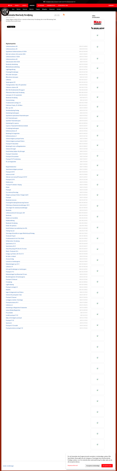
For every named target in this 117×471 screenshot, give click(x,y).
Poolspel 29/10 (10, 172)
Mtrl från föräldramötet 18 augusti (15, 90)
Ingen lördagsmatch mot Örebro (14, 292)
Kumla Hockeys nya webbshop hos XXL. (16, 228)
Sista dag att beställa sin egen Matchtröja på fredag (20, 233)
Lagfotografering (10, 69)
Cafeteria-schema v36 (12, 87)
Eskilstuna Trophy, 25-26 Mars (14, 105)
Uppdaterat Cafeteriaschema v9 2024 (16, 51)
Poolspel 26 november (12, 156)
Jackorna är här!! (10, 174)
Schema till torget (11, 149)
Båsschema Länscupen (12, 77)
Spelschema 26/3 (11, 246)
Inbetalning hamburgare (12, 113)
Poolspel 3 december (12, 154)
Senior (16, 5)
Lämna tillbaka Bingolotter (13, 310)
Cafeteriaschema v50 (11, 46)
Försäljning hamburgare (12, 128)
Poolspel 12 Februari (11, 279)
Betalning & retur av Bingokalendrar (16, 146)
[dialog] (90, 461)
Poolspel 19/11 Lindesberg (13, 159)
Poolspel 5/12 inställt (12, 325)
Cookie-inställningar (8, 466)
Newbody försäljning (11, 97)
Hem (10, 5)
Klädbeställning (10, 220)
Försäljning (9, 282)
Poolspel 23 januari (11, 297)
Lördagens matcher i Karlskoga (14, 300)
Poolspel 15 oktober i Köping (14, 184)
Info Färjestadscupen (11, 118)
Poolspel (8, 190)
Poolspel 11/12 (10, 320)
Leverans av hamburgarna (13, 261)
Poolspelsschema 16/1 (12, 302)
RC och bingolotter (11, 161)
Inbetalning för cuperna (12, 123)
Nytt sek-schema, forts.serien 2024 (16, 54)
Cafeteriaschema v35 (11, 49)
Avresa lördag (10, 259)
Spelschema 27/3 (11, 243)
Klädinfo (8, 289)
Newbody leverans (11, 200)
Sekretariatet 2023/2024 (13, 61)
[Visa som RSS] (64, 15)
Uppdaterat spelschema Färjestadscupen (17, 115)
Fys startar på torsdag (12, 192)
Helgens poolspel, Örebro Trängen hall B (17, 195)
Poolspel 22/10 (10, 179)
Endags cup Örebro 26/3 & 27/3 (15, 254)
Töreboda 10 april (10, 236)
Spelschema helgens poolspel (14, 169)
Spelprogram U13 (10, 82)
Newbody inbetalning (12, 64)
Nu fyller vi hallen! (11, 256)
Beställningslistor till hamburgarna (15, 277)
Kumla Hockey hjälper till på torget (15, 151)
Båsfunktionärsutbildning (13, 67)
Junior (24, 5)
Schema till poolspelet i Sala (14, 294)
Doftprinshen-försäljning (13, 241)
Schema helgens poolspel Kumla (15, 138)
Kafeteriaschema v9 (11, 131)
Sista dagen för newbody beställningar (16, 207)
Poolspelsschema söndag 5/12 (14, 328)
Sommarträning (10, 100)
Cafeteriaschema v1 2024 (13, 56)
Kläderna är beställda (12, 218)
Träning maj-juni (10, 230)
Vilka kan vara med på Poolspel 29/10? (16, 177)
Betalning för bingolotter (13, 133)
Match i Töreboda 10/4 (12, 251)
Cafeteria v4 (9, 305)
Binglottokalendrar (11, 166)
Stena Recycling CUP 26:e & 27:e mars (16, 248)
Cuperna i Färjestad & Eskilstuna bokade (17, 125)
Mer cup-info (9, 108)
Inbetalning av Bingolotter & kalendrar (16, 307)
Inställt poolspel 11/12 (12, 315)
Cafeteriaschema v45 (11, 59)
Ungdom (32, 5)
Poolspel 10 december (12, 143)
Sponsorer (9, 323)
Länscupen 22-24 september (14, 95)
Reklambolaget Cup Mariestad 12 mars (16, 274)
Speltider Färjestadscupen (13, 120)
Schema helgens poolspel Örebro (15, 141)
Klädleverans (9, 182)
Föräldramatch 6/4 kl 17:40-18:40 (15, 238)
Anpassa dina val (73, 465)
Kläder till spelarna (11, 225)
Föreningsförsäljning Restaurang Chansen (17, 202)
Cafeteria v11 (9, 266)
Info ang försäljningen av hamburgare (16, 269)
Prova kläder (9, 312)
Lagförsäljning (10, 284)
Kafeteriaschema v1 (11, 136)
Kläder (8, 187)
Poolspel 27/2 (10, 271)
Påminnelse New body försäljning (19, 15)
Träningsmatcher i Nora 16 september (16, 85)
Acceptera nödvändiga (92, 465)
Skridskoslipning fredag (12, 110)
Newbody (8, 210)
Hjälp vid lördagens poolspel (14, 318)
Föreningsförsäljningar (12, 72)
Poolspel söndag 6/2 (12, 287)
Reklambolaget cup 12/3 (12, 264)
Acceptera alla (107, 465)
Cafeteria (8, 79)
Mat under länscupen (11, 74)
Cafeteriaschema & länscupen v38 (15, 213)
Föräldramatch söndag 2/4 (13, 102)
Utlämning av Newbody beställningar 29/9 (17, 205)
